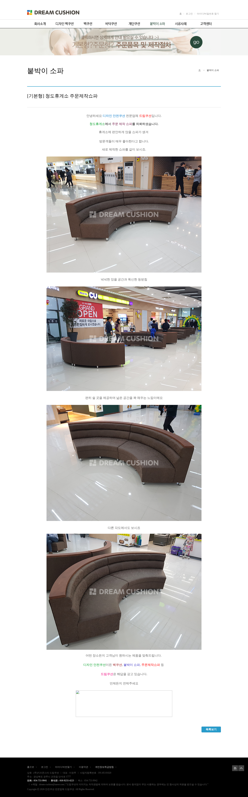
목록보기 (211, 729)
